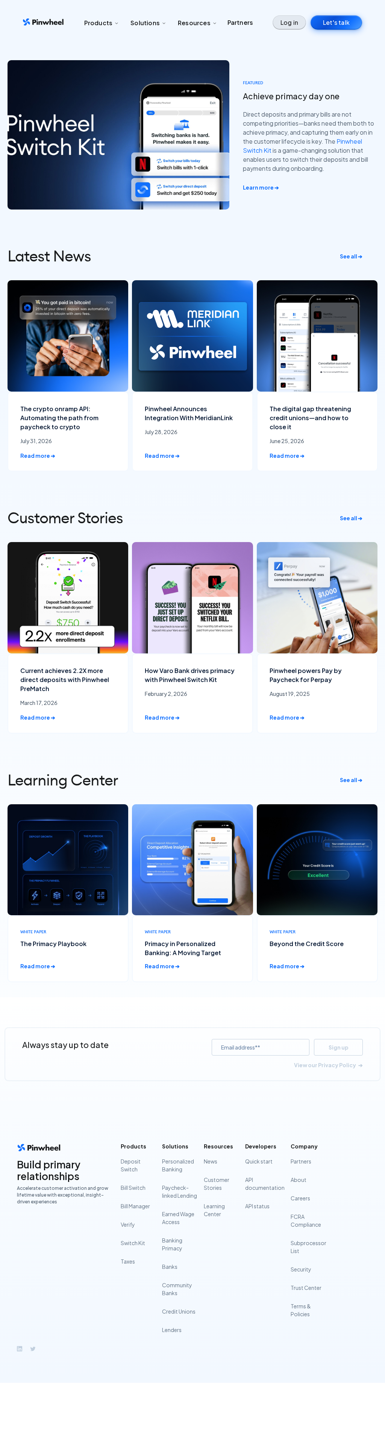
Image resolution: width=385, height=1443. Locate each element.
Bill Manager (135, 1206)
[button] (101, 23)
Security (301, 1269)
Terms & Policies (301, 1310)
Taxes (128, 1261)
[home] (43, 22)
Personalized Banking (178, 1165)
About (298, 1179)
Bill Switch (133, 1187)
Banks (169, 1266)
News (210, 1161)
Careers (300, 1198)
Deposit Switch (131, 1165)
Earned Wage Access (178, 1218)
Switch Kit (133, 1242)
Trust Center (306, 1287)
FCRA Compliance (306, 1220)
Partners (240, 22)
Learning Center (214, 1210)
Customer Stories (216, 1183)
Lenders (172, 1329)
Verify (128, 1224)
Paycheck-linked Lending (179, 1191)
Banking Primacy (172, 1244)
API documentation (265, 1183)
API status (257, 1206)
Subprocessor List (308, 1246)
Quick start (259, 1161)
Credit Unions (179, 1311)
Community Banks (177, 1289)
